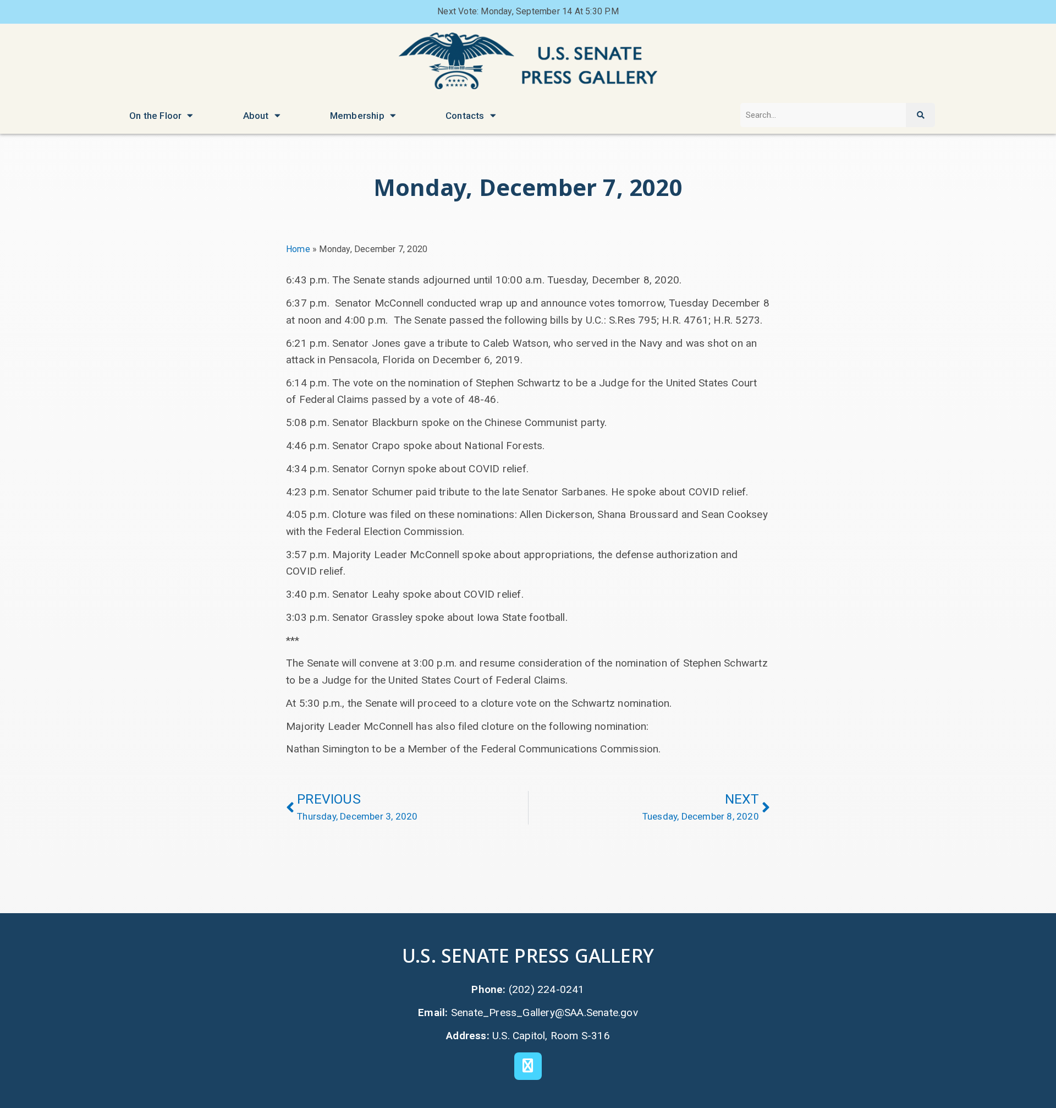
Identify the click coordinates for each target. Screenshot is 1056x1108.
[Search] (920, 115)
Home (298, 249)
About (256, 115)
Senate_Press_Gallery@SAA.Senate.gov (544, 1012)
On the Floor (155, 115)
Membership (357, 115)
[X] (528, 1066)
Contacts (465, 115)
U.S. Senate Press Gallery (528, 955)
